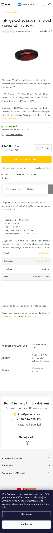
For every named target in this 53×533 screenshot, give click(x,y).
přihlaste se (14, 316)
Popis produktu (13, 189)
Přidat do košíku (26, 159)
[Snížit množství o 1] (37, 148)
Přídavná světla (42, 261)
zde (4, 507)
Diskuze (31, 189)
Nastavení (26, 514)
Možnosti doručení (14, 134)
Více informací (9, 118)
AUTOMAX (47, 168)
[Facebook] (27, 443)
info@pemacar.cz (29, 414)
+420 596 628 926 (29, 419)
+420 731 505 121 (29, 425)
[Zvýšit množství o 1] (47, 148)
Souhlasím (26, 524)
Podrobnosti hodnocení (42, 31)
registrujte (31, 316)
